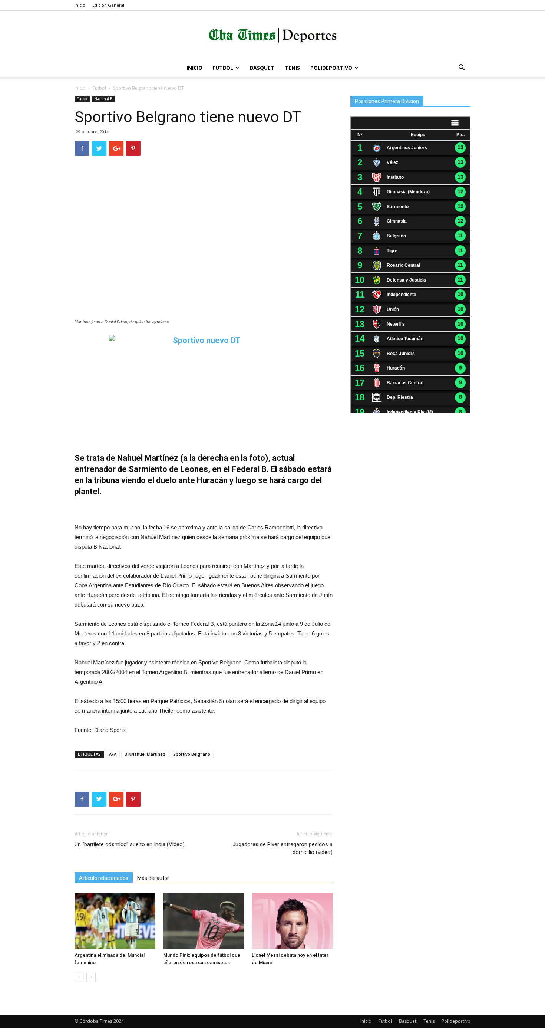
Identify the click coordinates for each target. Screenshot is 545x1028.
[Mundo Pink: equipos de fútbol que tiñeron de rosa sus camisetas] (203, 921)
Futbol (223, 67)
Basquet (262, 67)
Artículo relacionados (103, 878)
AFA (112, 754)
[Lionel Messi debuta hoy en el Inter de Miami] (292, 921)
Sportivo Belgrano (191, 754)
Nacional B (103, 98)
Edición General (108, 5)
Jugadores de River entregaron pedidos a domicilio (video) (282, 848)
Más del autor (153, 878)
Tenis (292, 67)
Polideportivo (331, 67)
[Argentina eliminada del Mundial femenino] (115, 921)
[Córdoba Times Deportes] (272, 35)
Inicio (80, 5)
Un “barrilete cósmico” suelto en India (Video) (130, 844)
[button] (461, 68)
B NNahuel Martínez (145, 754)
